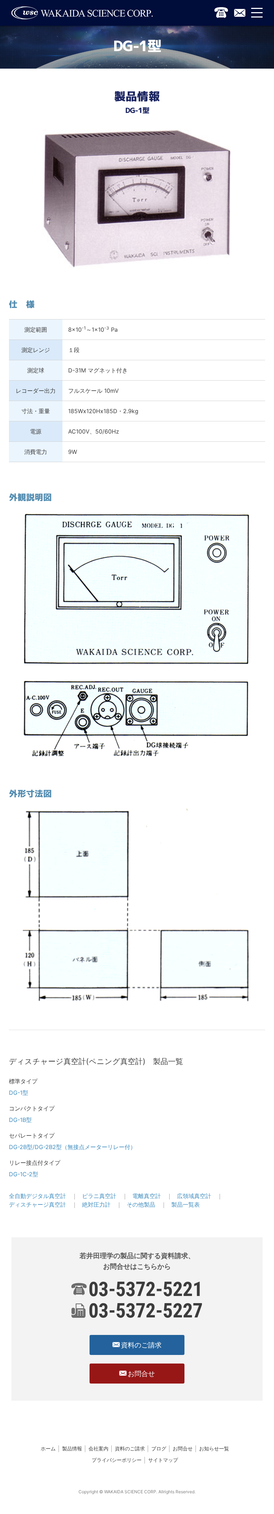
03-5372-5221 (145, 1289)
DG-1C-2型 (23, 1174)
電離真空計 (146, 1195)
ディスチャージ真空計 (37, 1204)
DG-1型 (18, 1092)
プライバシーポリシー (117, 1460)
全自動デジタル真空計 (37, 1195)
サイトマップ (163, 1460)
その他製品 (141, 1204)
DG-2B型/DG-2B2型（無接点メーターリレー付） (72, 1147)
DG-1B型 (20, 1119)
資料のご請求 (130, 1448)
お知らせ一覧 (214, 1448)
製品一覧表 (185, 1204)
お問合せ (183, 1448)
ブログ (158, 1448)
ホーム (48, 1448)
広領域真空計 (194, 1195)
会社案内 (98, 1448)
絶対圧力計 (96, 1204)
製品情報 (72, 1448)
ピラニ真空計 (99, 1195)
